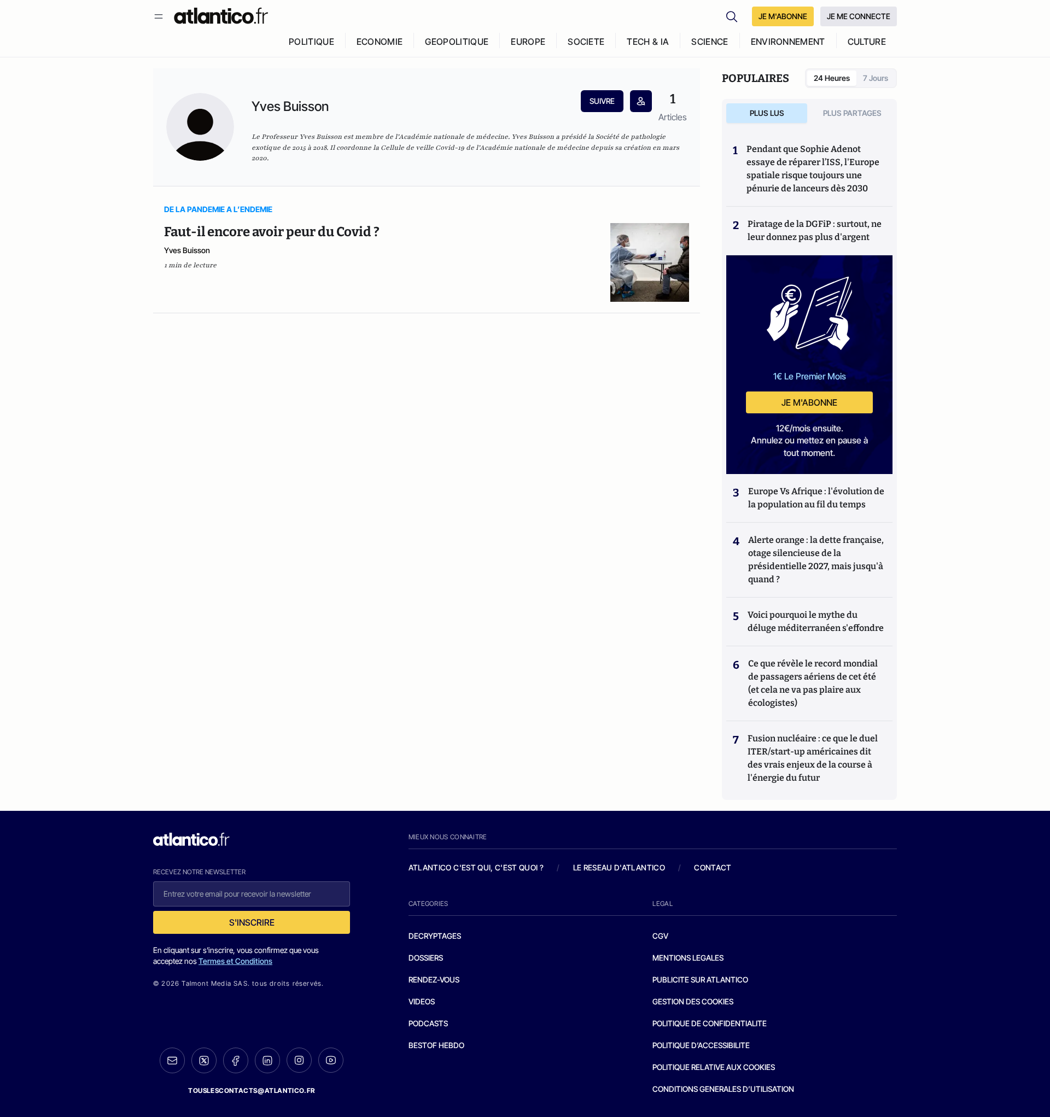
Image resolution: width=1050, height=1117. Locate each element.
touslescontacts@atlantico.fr (251, 1090)
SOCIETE (586, 41)
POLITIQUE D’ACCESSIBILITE (701, 1045)
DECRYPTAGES (435, 935)
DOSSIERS (426, 957)
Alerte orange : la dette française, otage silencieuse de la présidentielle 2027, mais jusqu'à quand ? (816, 559)
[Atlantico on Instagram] (299, 1060)
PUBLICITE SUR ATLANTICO (700, 979)
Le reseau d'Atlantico (619, 867)
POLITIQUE (311, 41)
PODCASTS (428, 1023)
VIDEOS (422, 1001)
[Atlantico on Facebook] (235, 1060)
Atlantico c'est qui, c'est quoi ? (476, 867)
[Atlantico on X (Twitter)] (204, 1060)
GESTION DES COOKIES (692, 1001)
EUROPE (528, 41)
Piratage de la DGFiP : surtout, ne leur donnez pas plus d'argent (815, 230)
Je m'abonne (809, 402)
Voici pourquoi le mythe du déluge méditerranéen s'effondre (816, 621)
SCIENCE (709, 41)
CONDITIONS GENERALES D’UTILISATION (723, 1088)
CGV (660, 935)
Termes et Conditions (235, 961)
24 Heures (832, 78)
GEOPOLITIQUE (456, 41)
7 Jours (875, 78)
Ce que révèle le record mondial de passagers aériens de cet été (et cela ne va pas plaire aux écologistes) (813, 683)
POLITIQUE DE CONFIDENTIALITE (709, 1023)
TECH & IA (648, 41)
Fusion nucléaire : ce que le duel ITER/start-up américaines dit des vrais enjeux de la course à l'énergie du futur (813, 758)
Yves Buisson (187, 250)
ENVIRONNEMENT (788, 41)
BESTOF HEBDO (436, 1045)
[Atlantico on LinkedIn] (267, 1060)
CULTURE (867, 41)
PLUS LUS (767, 113)
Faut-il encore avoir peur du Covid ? (272, 231)
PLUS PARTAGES (852, 113)
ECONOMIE (380, 41)
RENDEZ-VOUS (434, 979)
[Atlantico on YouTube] (330, 1060)
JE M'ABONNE (783, 16)
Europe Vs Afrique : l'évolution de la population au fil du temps (816, 498)
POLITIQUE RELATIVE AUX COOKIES (713, 1067)
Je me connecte (858, 16)
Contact (712, 867)
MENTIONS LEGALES (688, 957)
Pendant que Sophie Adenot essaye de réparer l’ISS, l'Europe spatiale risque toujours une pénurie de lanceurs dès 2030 (812, 169)
